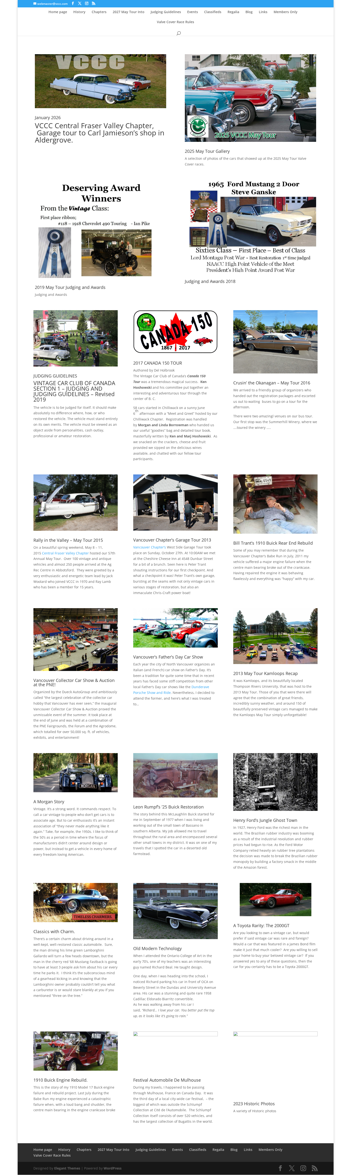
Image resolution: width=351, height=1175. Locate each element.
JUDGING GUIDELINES (55, 376)
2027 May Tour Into (128, 12)
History (79, 12)
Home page (57, 12)
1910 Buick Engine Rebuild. (60, 1080)
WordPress (113, 1168)
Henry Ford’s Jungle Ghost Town (265, 820)
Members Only (286, 12)
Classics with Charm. (54, 931)
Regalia (233, 12)
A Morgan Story (48, 801)
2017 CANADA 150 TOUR (157, 363)
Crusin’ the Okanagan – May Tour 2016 (271, 383)
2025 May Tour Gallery (207, 151)
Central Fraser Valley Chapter (65, 553)
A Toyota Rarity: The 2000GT (261, 925)
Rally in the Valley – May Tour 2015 (68, 540)
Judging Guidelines (166, 12)
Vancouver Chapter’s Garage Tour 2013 (172, 540)
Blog (249, 12)
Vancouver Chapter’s (149, 547)
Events (192, 12)
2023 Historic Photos (254, 1103)
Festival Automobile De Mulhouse (167, 1080)
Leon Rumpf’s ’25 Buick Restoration (168, 807)
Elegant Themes (67, 1168)
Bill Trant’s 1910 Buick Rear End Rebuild (273, 543)
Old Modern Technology (157, 948)
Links (263, 12)
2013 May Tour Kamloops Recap (265, 673)
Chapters (99, 12)
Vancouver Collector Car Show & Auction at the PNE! (74, 682)
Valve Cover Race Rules (175, 22)
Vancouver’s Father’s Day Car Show (168, 657)
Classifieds (212, 12)
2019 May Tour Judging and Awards (70, 287)
